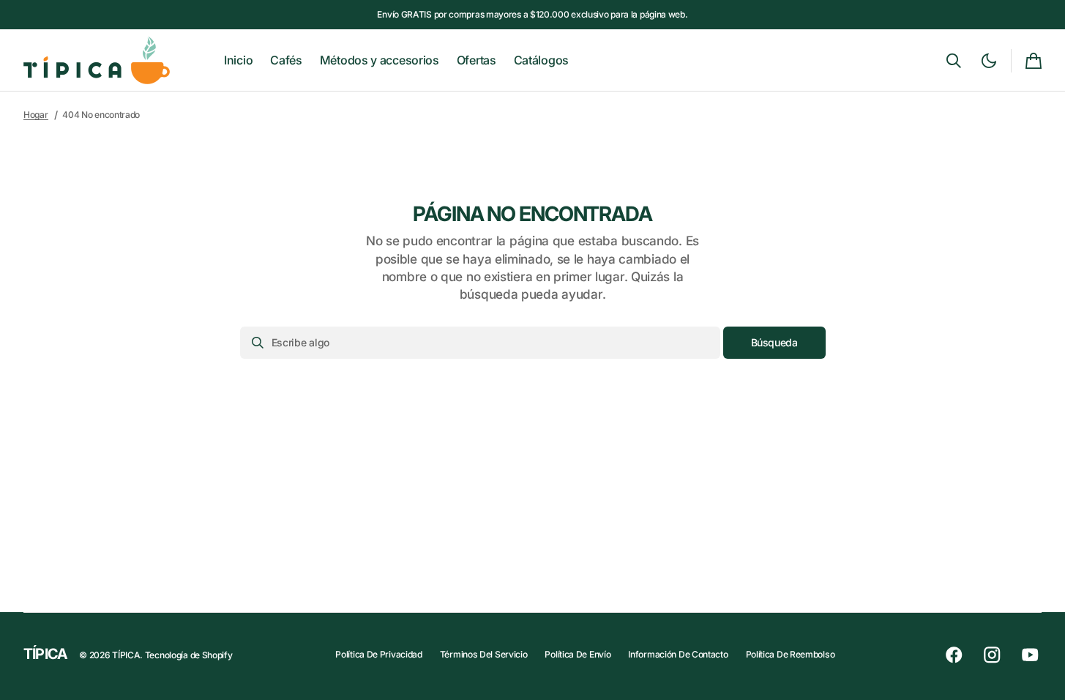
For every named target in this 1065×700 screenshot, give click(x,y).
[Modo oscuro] (989, 61)
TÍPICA (126, 654)
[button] (954, 61)
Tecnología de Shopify (189, 654)
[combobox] (480, 343)
